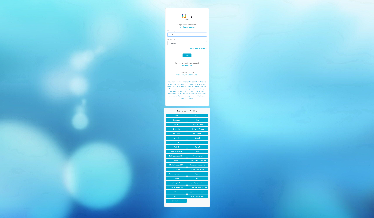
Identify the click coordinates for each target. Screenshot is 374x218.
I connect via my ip (187, 65)
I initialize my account (187, 27)
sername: (171, 31)
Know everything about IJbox (187, 75)
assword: (171, 39)
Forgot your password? (198, 48)
